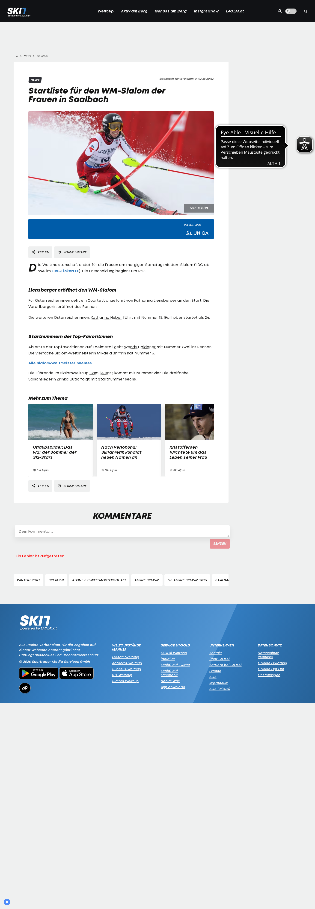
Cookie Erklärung (272, 663)
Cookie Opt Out (271, 669)
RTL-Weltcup (122, 675)
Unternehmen (221, 645)
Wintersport (28, 580)
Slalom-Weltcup (125, 681)
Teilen (43, 252)
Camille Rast (101, 373)
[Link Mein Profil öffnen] (279, 11)
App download (173, 687)
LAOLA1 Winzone (174, 653)
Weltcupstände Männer (126, 647)
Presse (215, 671)
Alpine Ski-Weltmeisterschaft (99, 580)
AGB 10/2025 (219, 689)
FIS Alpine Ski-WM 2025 (187, 580)
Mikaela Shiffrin (111, 353)
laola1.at (168, 659)
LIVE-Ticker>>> (65, 271)
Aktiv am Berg (134, 11)
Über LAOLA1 (219, 659)
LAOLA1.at (235, 11)
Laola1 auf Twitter (175, 665)
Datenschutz (270, 645)
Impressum (218, 683)
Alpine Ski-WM (146, 580)
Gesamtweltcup (125, 657)
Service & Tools (175, 645)
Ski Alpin (56, 580)
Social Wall (170, 681)
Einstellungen (269, 675)
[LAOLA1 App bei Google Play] (38, 673)
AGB (213, 677)
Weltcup (106, 11)
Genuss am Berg (171, 11)
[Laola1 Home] (38, 624)
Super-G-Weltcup (126, 669)
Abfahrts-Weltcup (127, 663)
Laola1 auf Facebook (169, 673)
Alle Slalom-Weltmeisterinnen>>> (60, 363)
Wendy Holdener (140, 347)
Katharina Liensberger (155, 300)
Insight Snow (206, 11)
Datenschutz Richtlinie (268, 655)
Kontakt (215, 653)
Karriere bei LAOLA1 (225, 665)
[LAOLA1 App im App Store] (76, 673)
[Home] (16, 56)
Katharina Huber (106, 317)
